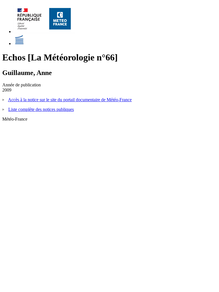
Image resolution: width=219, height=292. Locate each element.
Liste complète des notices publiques (41, 109)
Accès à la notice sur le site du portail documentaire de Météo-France (70, 99)
